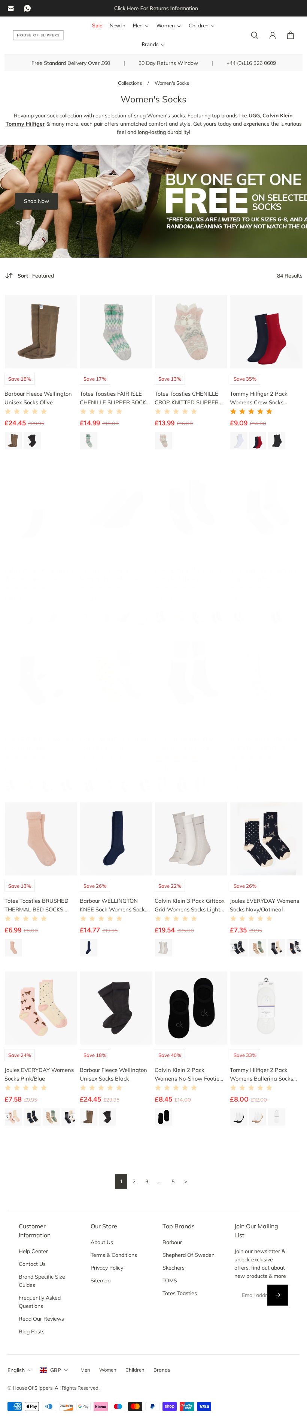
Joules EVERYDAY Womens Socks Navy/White (39, 743)
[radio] (13, 440)
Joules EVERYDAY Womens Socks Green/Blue (264, 574)
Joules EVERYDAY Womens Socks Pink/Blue (39, 1074)
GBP (55, 1370)
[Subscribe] (277, 1295)
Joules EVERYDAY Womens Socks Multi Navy (189, 574)
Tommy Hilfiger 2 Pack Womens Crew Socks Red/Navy (259, 398)
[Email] (11, 8)
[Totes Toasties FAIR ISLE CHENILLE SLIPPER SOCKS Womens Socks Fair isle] (116, 331)
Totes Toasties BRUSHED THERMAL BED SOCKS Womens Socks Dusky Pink (38, 905)
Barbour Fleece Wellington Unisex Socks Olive (38, 397)
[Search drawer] (255, 35)
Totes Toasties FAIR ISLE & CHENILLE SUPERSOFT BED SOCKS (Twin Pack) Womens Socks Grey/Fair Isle (263, 744)
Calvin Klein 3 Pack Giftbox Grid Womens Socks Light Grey (190, 905)
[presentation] (82, 617)
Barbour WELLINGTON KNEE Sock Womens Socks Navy (114, 905)
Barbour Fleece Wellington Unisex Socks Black (113, 1074)
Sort (36, 275)
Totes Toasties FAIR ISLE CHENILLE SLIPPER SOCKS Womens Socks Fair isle (114, 398)
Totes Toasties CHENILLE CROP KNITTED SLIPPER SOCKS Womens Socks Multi (187, 398)
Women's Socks (172, 83)
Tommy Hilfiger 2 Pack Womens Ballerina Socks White (261, 1074)
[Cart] (291, 35)
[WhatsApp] (27, 8)
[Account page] (273, 35)
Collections (130, 83)
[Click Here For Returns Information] (153, 8)
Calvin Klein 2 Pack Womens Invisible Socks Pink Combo (110, 574)
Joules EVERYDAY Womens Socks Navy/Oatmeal (264, 905)
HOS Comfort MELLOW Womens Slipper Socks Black (184, 744)
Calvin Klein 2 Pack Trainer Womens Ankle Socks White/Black (39, 574)
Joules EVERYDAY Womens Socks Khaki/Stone (114, 743)
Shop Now (36, 201)
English (16, 1370)
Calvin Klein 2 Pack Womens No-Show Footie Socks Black (187, 1074)
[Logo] (38, 35)
